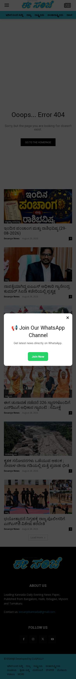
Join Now (38, 356)
